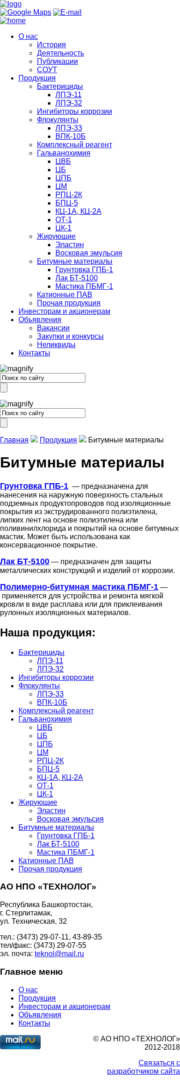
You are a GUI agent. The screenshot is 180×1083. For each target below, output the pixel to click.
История (51, 45)
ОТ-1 (63, 220)
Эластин (69, 245)
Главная (14, 440)
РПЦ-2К (68, 195)
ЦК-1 (63, 228)
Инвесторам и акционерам (64, 311)
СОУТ (47, 70)
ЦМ (61, 186)
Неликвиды (56, 345)
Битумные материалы (75, 261)
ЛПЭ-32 (68, 103)
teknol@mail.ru (59, 954)
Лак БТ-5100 (76, 278)
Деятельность (60, 53)
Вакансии (53, 328)
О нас (28, 36)
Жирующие (56, 236)
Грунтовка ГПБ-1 (84, 270)
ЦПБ (63, 178)
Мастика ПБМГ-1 (84, 286)
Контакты (34, 353)
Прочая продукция (69, 303)
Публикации (57, 61)
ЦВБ (63, 161)
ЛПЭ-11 (68, 95)
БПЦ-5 (66, 203)
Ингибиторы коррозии (74, 111)
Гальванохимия (63, 153)
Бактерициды (60, 86)
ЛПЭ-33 (68, 128)
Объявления (39, 320)
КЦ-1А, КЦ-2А (78, 211)
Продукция (37, 78)
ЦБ (60, 170)
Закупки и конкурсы (70, 336)
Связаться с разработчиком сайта (143, 1067)
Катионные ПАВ (64, 295)
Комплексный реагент (74, 145)
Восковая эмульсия (88, 253)
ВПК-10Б (70, 136)
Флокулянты (57, 120)
